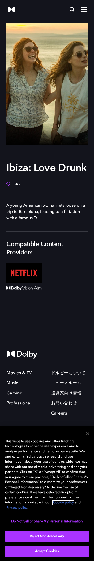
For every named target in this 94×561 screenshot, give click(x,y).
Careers (59, 413)
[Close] (87, 433)
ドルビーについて (68, 373)
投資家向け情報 (66, 393)
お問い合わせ (64, 403)
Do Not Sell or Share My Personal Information (47, 521)
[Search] (72, 9)
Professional (19, 403)
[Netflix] (24, 273)
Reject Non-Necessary (47, 536)
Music (12, 383)
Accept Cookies (47, 551)
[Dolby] (11, 10)
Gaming (14, 393)
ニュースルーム (66, 383)
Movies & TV (19, 373)
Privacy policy (17, 507)
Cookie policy (63, 502)
